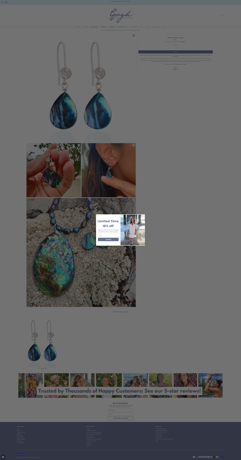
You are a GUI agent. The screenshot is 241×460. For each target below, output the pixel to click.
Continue (108, 239)
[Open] (3, 457)
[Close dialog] (143, 216)
